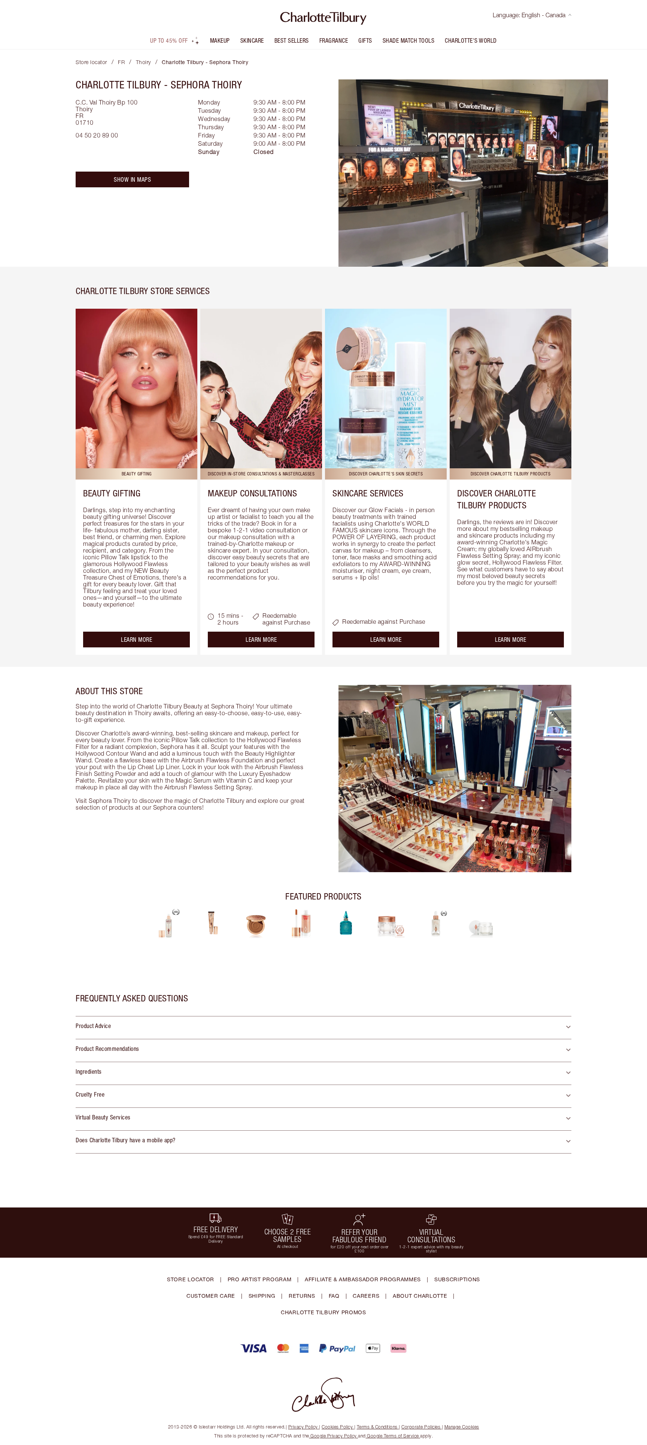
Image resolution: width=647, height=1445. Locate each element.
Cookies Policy (337, 1427)
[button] (323, 1027)
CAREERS (366, 1296)
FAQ (334, 1296)
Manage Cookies (461, 1427)
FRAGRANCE (333, 40)
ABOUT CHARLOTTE (420, 1296)
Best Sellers (291, 40)
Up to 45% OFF (169, 40)
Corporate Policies (420, 1427)
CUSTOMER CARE (210, 1296)
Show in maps (132, 179)
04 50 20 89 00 (97, 135)
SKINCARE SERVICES (368, 493)
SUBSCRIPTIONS (457, 1279)
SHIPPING (262, 1296)
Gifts (365, 40)
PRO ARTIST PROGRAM (260, 1279)
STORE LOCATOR (190, 1279)
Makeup (220, 40)
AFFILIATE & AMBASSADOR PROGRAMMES (363, 1279)
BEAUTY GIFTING (111, 493)
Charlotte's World (471, 40)
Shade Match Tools (409, 40)
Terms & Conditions (377, 1427)
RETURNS (302, 1296)
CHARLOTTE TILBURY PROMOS (323, 1312)
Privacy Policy (303, 1427)
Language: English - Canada (529, 15)
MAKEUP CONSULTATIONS (252, 493)
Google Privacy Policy (333, 1436)
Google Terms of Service (393, 1436)
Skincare (252, 40)
